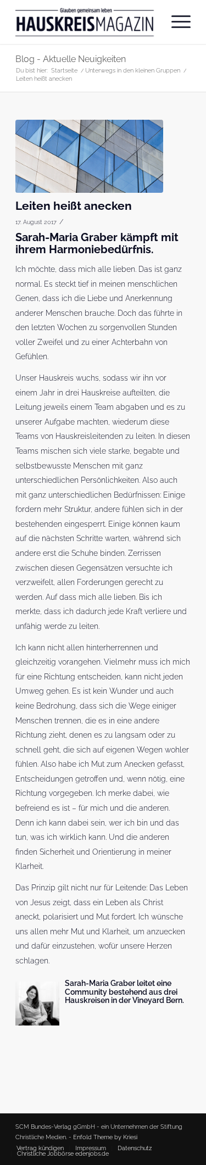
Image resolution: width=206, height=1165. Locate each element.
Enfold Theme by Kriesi (105, 1137)
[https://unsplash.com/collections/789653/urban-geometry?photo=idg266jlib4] (89, 156)
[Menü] (175, 22)
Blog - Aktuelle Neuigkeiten (70, 59)
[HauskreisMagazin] (85, 22)
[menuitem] (175, 22)
